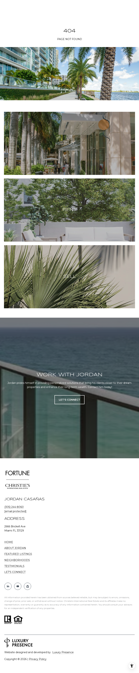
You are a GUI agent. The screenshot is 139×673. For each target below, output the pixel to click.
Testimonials (14, 566)
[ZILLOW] (27, 586)
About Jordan (15, 548)
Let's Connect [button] (69, 399)
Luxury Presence (63, 652)
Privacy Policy (38, 659)
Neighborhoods (17, 560)
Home (8, 542)
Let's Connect (15, 572)
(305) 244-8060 (14, 507)
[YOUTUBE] (17, 586)
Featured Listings (18, 554)
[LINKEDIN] (8, 586)
